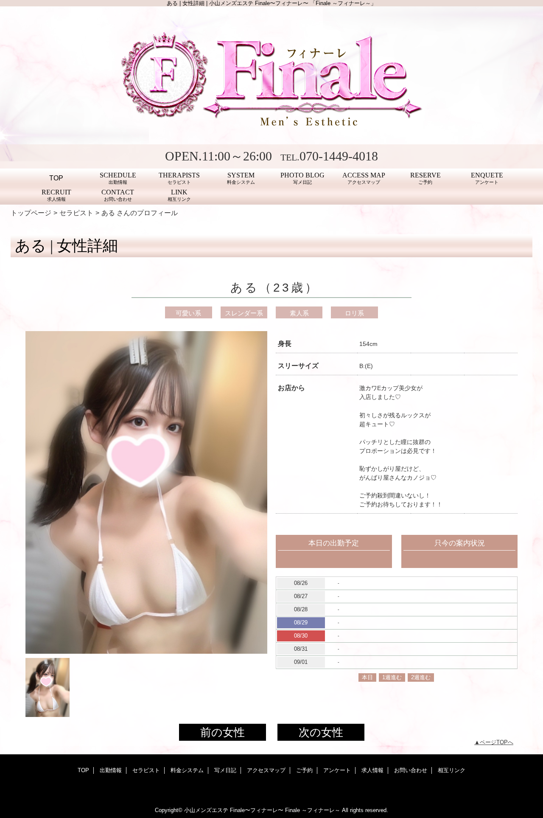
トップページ (31, 212)
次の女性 (321, 732)
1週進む (392, 677)
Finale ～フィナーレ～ (312, 810)
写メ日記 (225, 770)
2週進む (421, 677)
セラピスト (76, 212)
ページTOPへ (496, 742)
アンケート (337, 770)
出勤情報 (111, 770)
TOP (56, 178)
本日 (367, 677)
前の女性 (222, 732)
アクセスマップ (266, 770)
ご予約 (304, 770)
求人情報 (372, 770)
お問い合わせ (410, 770)
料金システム (187, 770)
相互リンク (451, 770)
